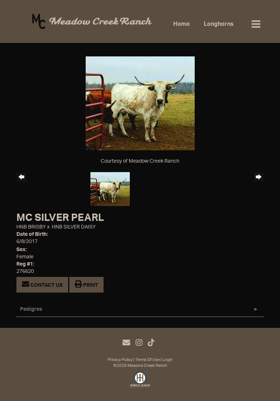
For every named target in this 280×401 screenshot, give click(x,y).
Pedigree (31, 309)
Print (90, 285)
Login (167, 360)
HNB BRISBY (31, 227)
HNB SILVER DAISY (74, 227)
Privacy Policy (120, 360)
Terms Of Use (147, 360)
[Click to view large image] (140, 103)
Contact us (46, 285)
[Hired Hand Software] (140, 383)
